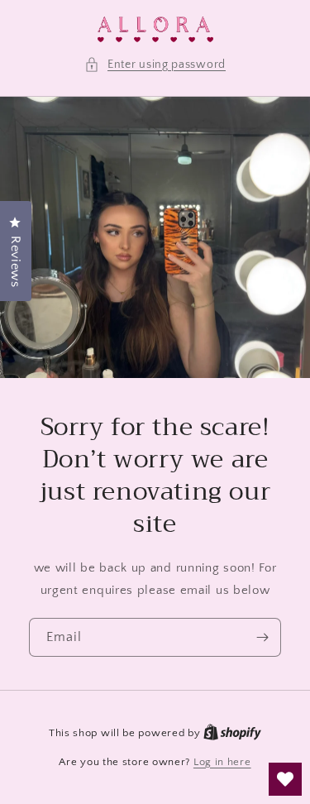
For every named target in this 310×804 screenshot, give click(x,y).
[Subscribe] (262, 637)
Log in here (222, 762)
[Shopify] (232, 733)
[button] (155, 65)
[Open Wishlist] (285, 779)
